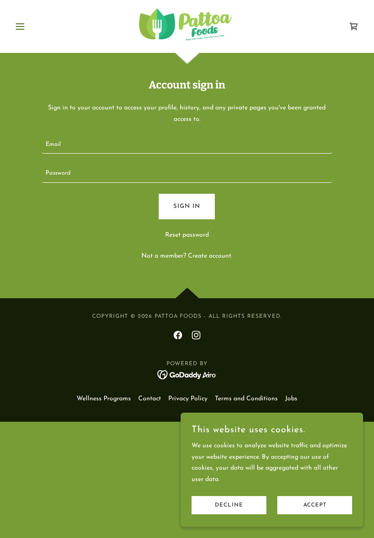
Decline (229, 505)
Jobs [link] (291, 398)
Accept (315, 505)
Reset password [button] (187, 235)
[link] (187, 25)
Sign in (186, 206)
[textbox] (187, 145)
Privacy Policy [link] (188, 398)
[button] (37, 26)
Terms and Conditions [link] (246, 398)
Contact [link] (149, 398)
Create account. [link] (210, 256)
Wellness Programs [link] (104, 398)
